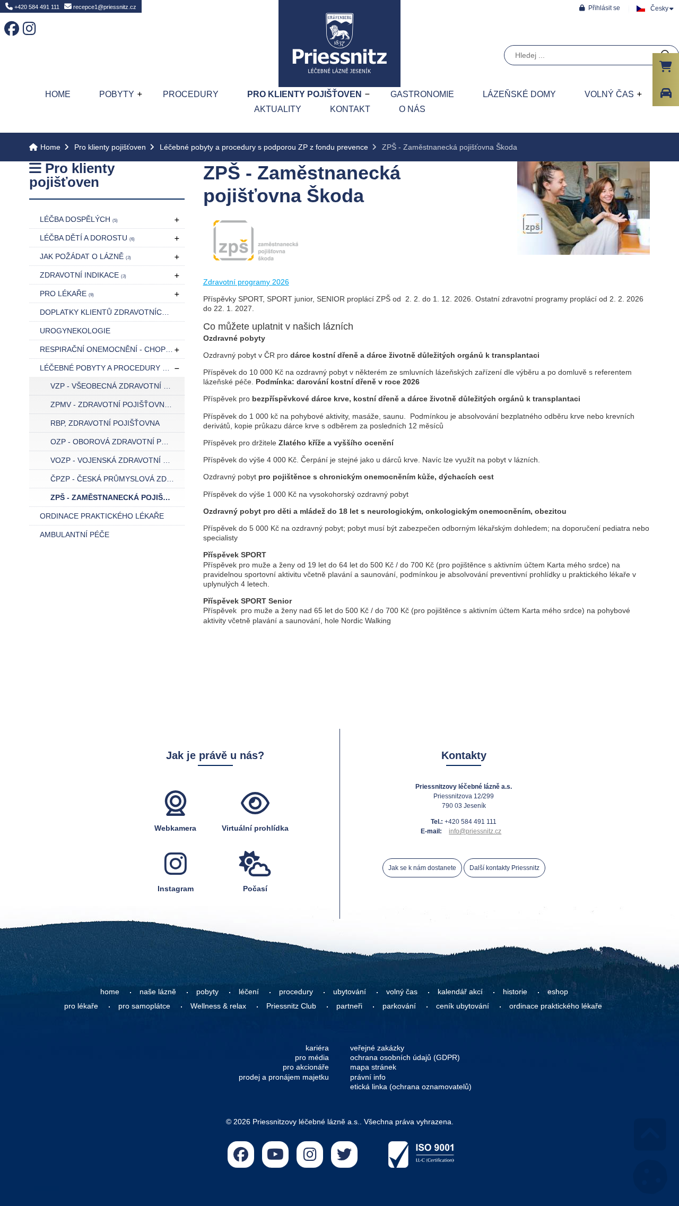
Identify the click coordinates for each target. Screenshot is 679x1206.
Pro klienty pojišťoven (304, 94)
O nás (412, 109)
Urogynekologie (75, 330)
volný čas (401, 991)
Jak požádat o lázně (85, 256)
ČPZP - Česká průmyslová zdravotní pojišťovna (117, 479)
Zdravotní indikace (83, 275)
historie (515, 991)
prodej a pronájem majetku (284, 1077)
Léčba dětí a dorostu (87, 238)
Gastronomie (422, 94)
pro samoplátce (144, 1006)
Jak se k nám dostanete (422, 868)
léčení (249, 991)
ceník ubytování (462, 1006)
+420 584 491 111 (36, 7)
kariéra (317, 1048)
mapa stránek (373, 1067)
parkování (399, 1006)
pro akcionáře (306, 1067)
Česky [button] (659, 8)
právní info (368, 1077)
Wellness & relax (218, 1006)
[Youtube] (275, 1154)
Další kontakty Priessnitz (504, 868)
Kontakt (350, 109)
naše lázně (158, 991)
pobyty (207, 991)
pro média (312, 1057)
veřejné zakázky (377, 1048)
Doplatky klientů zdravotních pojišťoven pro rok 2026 (112, 312)
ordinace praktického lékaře (556, 1006)
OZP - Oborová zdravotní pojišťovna (117, 441)
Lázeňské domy (519, 94)
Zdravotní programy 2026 (246, 282)
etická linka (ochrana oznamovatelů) (411, 1086)
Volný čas (609, 94)
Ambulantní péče (74, 534)
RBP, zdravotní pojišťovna (105, 423)
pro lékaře (81, 1006)
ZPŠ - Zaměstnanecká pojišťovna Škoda (117, 497)
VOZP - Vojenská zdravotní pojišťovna (117, 460)
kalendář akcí (460, 991)
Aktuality (277, 109)
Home (339, 43)
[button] (599, 8)
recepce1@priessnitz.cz (104, 7)
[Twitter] (344, 1154)
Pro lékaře (67, 293)
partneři (349, 1006)
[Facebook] (9, 21)
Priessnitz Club (291, 1006)
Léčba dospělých (79, 219)
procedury (296, 991)
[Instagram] (28, 21)
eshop (557, 991)
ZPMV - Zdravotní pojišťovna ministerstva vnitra (117, 404)
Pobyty (116, 94)
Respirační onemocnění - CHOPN (109, 349)
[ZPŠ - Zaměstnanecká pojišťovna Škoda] (583, 252)
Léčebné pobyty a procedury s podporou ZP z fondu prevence (264, 147)
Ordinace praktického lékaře (102, 516)
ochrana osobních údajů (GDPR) (405, 1057)
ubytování (349, 991)
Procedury (191, 94)
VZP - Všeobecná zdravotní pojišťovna (117, 386)
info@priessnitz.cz (475, 831)
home (109, 991)
